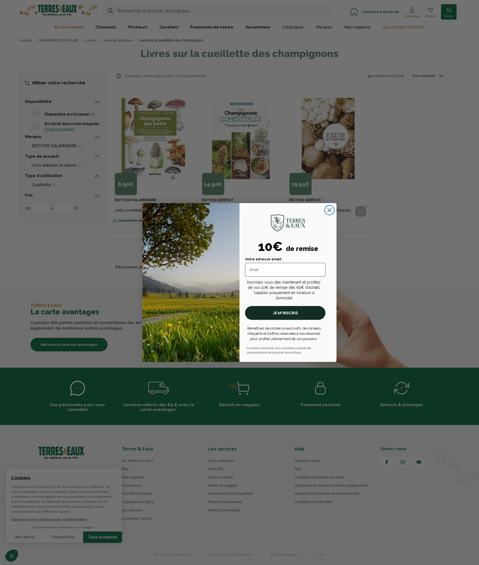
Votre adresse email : (264, 259)
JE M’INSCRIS (285, 313)
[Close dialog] (329, 210)
